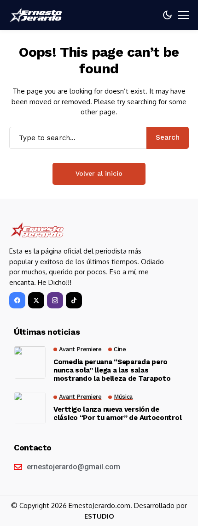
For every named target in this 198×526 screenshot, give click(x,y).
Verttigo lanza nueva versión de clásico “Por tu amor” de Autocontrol (117, 413)
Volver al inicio (99, 173)
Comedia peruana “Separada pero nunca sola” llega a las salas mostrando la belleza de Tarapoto (111, 370)
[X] (36, 300)
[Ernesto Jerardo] (36, 15)
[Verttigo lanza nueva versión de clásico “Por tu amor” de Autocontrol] (30, 408)
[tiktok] (74, 300)
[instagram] (55, 300)
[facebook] (17, 300)
